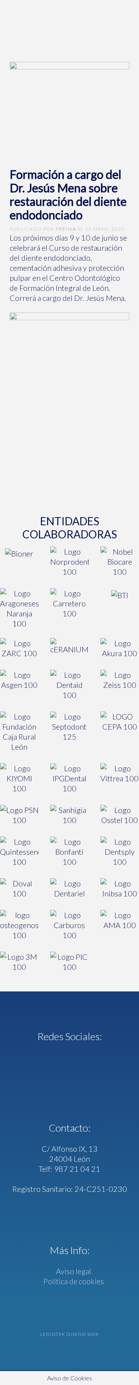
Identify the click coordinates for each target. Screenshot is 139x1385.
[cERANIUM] (69, 648)
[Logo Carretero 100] (69, 608)
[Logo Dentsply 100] (119, 852)
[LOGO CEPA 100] (119, 731)
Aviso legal (72, 1271)
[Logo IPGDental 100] (69, 778)
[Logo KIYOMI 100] (19, 778)
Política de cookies (73, 1281)
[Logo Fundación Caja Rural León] (19, 731)
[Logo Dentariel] (69, 888)
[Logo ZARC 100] (19, 648)
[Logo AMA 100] (119, 925)
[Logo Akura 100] (119, 648)
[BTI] (119, 608)
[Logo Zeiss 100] (119, 685)
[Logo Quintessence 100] (19, 852)
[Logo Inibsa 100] (119, 888)
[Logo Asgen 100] (19, 685)
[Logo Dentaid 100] (69, 685)
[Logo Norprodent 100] (69, 562)
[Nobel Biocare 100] (119, 562)
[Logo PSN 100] (19, 815)
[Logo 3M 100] (19, 962)
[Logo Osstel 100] (119, 815)
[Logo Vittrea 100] (119, 778)
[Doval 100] (19, 888)
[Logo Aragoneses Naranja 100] (19, 608)
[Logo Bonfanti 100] (69, 852)
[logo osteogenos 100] (19, 925)
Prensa (66, 229)
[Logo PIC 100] (69, 962)
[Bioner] (19, 562)
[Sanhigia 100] (69, 815)
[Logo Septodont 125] (69, 731)
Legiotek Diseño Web (69, 1334)
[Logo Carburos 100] (69, 925)
